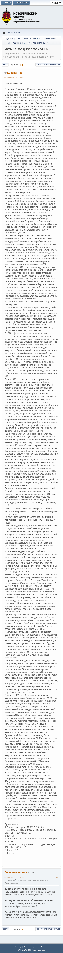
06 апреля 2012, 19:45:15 (14, 77)
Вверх (5, 929)
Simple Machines (38, 950)
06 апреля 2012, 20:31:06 (14, 877)
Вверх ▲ (44, 947)
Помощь (18, 947)
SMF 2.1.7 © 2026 (24, 950)
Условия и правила (31, 947)
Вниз (5, 64)
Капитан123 (14, 72)
